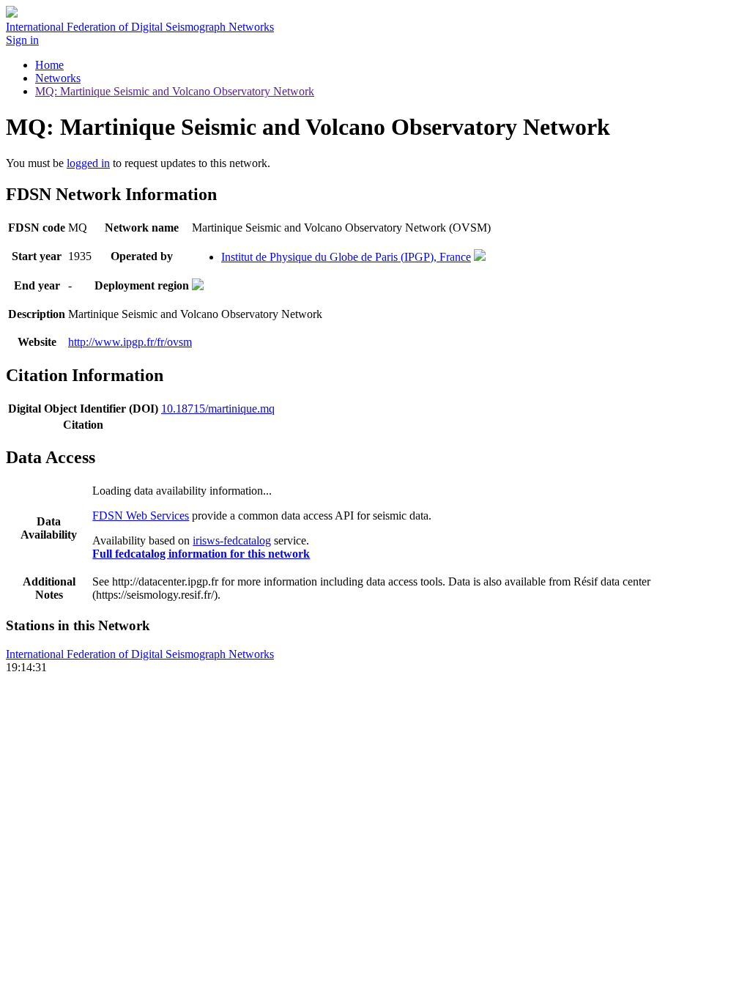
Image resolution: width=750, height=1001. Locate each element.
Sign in (22, 40)
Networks (58, 78)
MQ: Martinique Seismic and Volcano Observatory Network (174, 91)
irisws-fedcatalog (232, 540)
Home (49, 65)
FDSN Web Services (140, 515)
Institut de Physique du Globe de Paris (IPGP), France (346, 257)
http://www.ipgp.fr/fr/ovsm (130, 342)
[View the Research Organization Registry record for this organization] (480, 257)
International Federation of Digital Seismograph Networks (140, 654)
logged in (88, 163)
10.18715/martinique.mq (218, 408)
